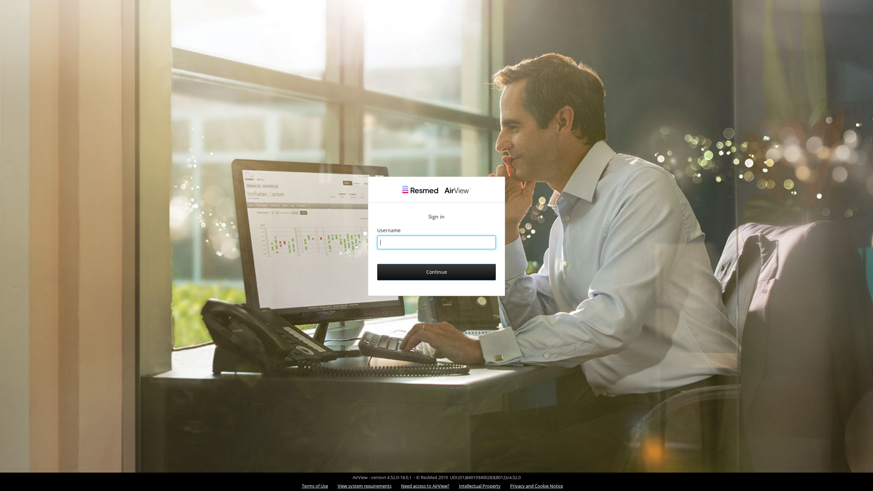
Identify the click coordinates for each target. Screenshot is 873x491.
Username (389, 230)
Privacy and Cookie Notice (536, 486)
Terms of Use (315, 486)
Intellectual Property (480, 486)
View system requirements (364, 486)
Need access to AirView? (425, 486)
